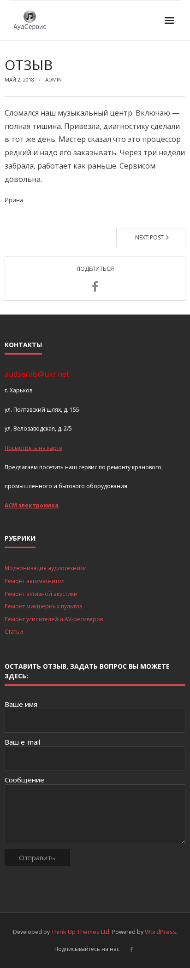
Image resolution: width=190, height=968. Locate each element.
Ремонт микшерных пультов (43, 606)
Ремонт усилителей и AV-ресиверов (54, 619)
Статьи (14, 632)
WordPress (160, 931)
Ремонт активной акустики (41, 594)
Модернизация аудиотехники (46, 568)
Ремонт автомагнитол (35, 581)
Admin (53, 79)
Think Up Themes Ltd (80, 931)
